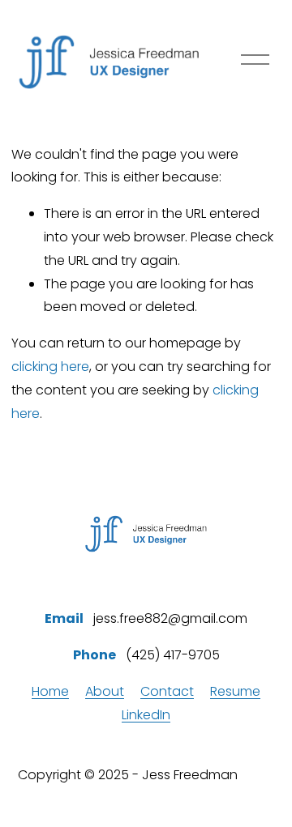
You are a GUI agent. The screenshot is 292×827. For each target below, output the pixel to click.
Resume (235, 691)
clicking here (50, 366)
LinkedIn (146, 715)
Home (50, 691)
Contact (167, 691)
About (104, 691)
